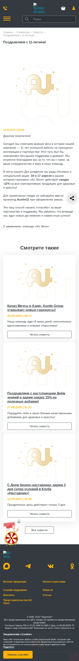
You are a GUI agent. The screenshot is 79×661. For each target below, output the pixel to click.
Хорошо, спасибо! (18, 654)
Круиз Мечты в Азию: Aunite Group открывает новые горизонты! (35, 308)
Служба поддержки (15, 590)
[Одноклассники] (72, 566)
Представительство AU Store (17, 602)
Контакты (9, 595)
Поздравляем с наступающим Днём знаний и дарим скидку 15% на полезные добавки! (36, 397)
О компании (23, 32)
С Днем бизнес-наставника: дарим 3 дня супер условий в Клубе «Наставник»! (36, 489)
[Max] (6, 566)
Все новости (39, 530)
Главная (8, 32)
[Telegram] (28, 566)
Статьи (47, 595)
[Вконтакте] (50, 566)
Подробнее (8, 647)
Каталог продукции (14, 581)
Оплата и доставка (54, 581)
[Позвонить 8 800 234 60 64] (5, 8)
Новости (38, 32)
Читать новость (40, 334)
